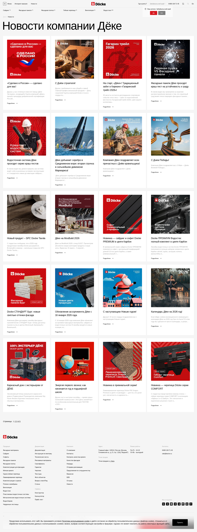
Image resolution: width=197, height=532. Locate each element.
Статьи (37, 484)
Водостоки (107, 10)
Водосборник (7, 501)
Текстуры (38, 474)
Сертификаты (40, 464)
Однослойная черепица (11, 474)
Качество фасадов (73, 460)
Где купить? (142, 4)
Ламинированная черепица (12, 477)
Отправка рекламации (74, 467)
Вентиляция (89, 10)
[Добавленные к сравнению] (183, 4)
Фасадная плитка (47, 10)
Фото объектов (40, 477)
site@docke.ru (167, 453)
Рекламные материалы (43, 460)
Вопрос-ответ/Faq (41, 481)
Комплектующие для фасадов (13, 467)
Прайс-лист (39, 499)
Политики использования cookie (76, 521)
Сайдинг (6, 10)
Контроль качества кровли (76, 457)
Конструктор (39, 493)
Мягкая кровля (8, 470)
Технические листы (42, 457)
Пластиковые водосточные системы (16, 494)
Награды (70, 464)
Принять (180, 522)
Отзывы (69, 481)
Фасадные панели (25, 10)
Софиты (6, 457)
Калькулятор (39, 496)
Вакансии (70, 474)
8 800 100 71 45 (167, 450)
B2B (68, 477)
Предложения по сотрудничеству (78, 470)
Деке (4, 17)
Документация (40, 450)
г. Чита (112, 461)
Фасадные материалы (11, 450)
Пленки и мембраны (10, 484)
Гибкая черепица (69, 10)
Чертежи (38, 470)
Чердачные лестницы (10, 504)
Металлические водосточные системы (17, 497)
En (193, 4)
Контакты (70, 453)
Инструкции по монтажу (43, 453)
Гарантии (38, 467)
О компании (71, 450)
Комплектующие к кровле (12, 481)
